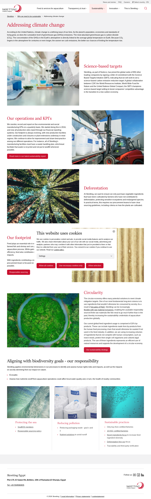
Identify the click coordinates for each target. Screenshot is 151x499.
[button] (77, 8)
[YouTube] (134, 474)
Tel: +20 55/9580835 (15, 485)
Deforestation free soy (116, 442)
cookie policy (59, 250)
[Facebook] (138, 474)
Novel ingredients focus (117, 435)
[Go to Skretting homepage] (12, 8)
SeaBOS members (25, 427)
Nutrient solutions (67, 435)
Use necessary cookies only (70, 266)
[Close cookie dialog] (114, 231)
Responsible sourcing (18, 272)
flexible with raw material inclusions (98, 310)
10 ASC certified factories (117, 431)
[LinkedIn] (142, 474)
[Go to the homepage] (135, 485)
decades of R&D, (98, 307)
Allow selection (94, 266)
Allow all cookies (46, 266)
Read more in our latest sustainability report (27, 156)
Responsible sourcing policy (29, 431)
